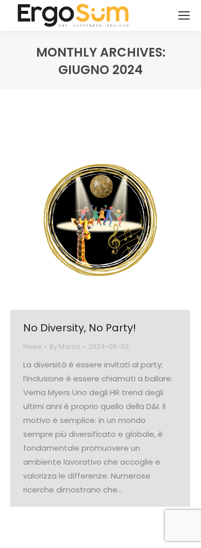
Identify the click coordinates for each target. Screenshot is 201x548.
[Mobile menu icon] (184, 15)
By (64, 346)
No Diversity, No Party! (79, 328)
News (32, 346)
